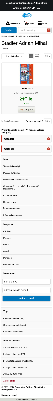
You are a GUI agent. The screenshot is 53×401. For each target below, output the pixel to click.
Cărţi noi (7, 231)
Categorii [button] (9, 139)
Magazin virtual (9, 395)
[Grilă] (31, 56)
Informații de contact (12, 215)
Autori (6, 251)
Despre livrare (9, 202)
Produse (9, 30)
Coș (30, 22)
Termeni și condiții (11, 166)
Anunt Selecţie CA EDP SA (15, 347)
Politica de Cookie (11, 173)
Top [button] (5, 311)
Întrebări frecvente (11, 208)
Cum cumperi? (10, 195)
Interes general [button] (11, 340)
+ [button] (48, 138)
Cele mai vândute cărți (13, 318)
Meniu (44, 23)
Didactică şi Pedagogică (24, 93)
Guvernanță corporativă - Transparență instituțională (21, 187)
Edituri (6, 244)
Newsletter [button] (9, 273)
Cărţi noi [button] (9, 149)
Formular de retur (11, 264)
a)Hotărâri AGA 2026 (12, 374)
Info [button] (5, 159)
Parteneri (7, 258)
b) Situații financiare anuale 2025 (18, 361)
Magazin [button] (8, 224)
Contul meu (15, 23)
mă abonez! (26, 298)
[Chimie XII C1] (26, 83)
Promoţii (7, 238)
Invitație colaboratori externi (15, 367)
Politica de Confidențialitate (15, 179)
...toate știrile (9, 381)
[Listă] (36, 56)
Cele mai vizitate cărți (13, 331)
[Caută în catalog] (48, 30)
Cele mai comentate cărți (14, 325)
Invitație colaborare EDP (14, 354)
